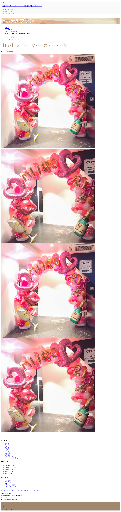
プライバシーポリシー (12, 487)
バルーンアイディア (11, 469)
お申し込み (8, 11)
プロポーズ (8, 446)
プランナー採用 (10, 485)
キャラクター (9, 452)
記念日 (7, 448)
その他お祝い (9, 456)
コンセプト (8, 483)
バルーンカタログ (11, 467)
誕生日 (7, 444)
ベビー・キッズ (10, 450)
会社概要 (8, 481)
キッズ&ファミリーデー (13, 39)
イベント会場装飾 (7, 51)
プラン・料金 (9, 9)
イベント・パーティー (12, 458)
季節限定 (8, 454)
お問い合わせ (9, 471)
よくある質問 (9, 13)
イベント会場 (9, 37)
